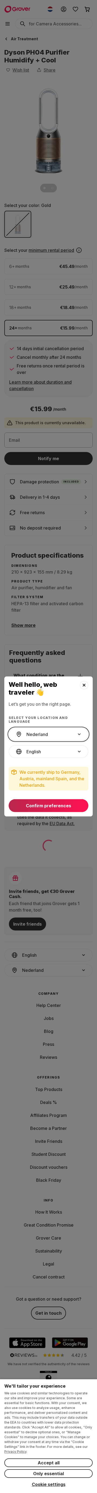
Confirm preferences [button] (48, 805)
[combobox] (48, 734)
